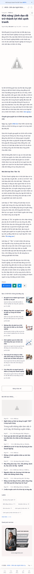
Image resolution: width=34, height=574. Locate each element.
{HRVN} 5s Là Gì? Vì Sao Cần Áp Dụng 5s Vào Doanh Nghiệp (18, 447)
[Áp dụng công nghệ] (19, 461)
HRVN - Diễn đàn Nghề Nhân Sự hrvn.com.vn (14, 7)
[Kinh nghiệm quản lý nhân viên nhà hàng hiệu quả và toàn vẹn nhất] (29, 342)
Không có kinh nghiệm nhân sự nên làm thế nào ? (17, 456)
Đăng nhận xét (17, 388)
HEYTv (24, 2)
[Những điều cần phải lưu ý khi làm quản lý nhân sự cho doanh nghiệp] (29, 327)
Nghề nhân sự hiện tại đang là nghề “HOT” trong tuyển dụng (18, 422)
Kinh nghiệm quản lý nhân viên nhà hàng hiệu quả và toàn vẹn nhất (13, 342)
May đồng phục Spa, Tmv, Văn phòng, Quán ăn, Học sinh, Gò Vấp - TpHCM (18, 465)
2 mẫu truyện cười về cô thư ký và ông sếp (18, 489)
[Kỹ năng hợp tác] (29, 478)
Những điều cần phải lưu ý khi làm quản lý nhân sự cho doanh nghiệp (13, 327)
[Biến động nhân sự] (19, 444)
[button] (28, 7)
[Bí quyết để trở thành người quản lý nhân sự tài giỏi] (29, 300)
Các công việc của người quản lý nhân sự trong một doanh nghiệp (14, 370)
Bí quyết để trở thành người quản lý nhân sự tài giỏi (14, 298)
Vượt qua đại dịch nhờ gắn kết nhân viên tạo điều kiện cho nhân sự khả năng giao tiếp (17, 438)
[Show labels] (7, 517)
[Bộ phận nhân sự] (29, 444)
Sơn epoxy (27, 112)
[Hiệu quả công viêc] (19, 478)
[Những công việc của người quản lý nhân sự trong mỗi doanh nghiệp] (29, 313)
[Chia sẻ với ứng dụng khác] (24, 285)
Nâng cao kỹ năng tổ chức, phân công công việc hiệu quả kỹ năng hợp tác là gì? (18, 482)
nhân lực (15, 124)
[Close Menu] (31, 2)
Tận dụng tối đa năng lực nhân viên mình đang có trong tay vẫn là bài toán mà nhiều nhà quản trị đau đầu (14, 356)
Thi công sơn (10, 236)
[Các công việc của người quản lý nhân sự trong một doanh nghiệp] (29, 372)
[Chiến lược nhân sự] (18, 470)
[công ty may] (28, 461)
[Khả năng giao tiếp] (18, 433)
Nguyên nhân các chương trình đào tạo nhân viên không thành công (17, 473)
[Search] (31, 7)
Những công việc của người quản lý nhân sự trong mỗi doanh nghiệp (14, 312)
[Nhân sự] (16, 418)
